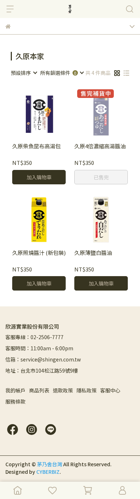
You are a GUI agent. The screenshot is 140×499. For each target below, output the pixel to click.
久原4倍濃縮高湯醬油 (100, 146)
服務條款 (15, 401)
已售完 (101, 177)
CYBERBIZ (48, 471)
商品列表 (39, 390)
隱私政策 (86, 390)
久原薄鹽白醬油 (93, 253)
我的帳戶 (15, 390)
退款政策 (63, 390)
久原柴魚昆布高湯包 (36, 146)
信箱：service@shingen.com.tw (43, 359)
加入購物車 (39, 177)
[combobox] (24, 72)
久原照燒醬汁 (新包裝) (39, 253)
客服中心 (110, 390)
